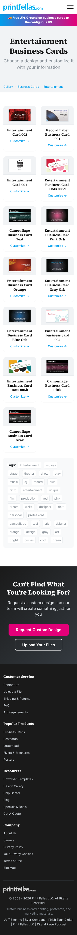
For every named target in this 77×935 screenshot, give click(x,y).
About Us (9, 833)
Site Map (9, 867)
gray (45, 532)
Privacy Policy (13, 847)
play (58, 473)
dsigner (61, 523)
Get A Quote (12, 813)
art (57, 532)
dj (25, 482)
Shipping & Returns (16, 698)
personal (16, 515)
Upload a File (12, 691)
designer (45, 506)
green (57, 540)
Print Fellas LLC (23, 924)
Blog (6, 799)
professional (36, 515)
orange (14, 532)
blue (52, 482)
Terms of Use (12, 861)
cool (43, 540)
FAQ (6, 705)
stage (14, 473)
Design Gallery (13, 786)
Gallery (8, 86)
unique (53, 490)
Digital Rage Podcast (51, 924)
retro (13, 490)
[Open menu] (70, 6)
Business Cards (28, 86)
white (29, 506)
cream (14, 506)
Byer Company (35, 919)
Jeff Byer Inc (13, 919)
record (38, 482)
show (44, 473)
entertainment (32, 490)
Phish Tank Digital (60, 919)
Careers (8, 840)
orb (46, 523)
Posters (8, 759)
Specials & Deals (15, 807)
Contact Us (11, 685)
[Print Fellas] (23, 7)
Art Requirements (15, 712)
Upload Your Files (38, 644)
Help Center (11, 793)
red (45, 498)
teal (35, 523)
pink (57, 498)
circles (29, 540)
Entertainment (53, 86)
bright (14, 540)
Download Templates (18, 779)
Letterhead (11, 745)
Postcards (10, 739)
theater (29, 473)
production (28, 498)
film (12, 498)
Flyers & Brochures (16, 752)
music (14, 482)
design (31, 532)
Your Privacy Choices (18, 854)
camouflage (18, 523)
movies (51, 465)
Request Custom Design (38, 629)
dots (61, 506)
